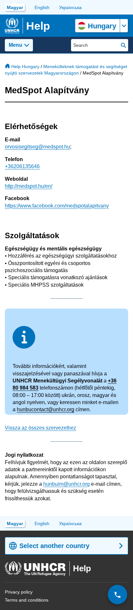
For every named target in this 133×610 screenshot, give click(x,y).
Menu (15, 45)
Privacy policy (19, 592)
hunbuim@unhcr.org (66, 484)
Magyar (15, 7)
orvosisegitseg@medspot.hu (37, 146)
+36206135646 (22, 166)
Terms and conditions (26, 600)
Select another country (54, 545)
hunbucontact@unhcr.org (45, 409)
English (42, 7)
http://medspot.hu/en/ (28, 186)
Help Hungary (25, 66)
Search (123, 45)
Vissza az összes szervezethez (40, 428)
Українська (70, 7)
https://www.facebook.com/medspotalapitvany (57, 205)
